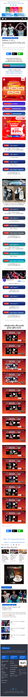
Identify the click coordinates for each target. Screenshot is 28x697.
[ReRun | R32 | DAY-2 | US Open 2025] (14, 550)
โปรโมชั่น (12, 663)
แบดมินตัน (21, 49)
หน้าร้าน (12, 661)
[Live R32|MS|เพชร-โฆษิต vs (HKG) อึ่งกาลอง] (5, 550)
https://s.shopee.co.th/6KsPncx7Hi (14, 71)
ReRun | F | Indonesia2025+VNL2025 (15, 542)
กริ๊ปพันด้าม (12, 673)
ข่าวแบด (7, 691)
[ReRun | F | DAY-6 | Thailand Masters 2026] (22, 550)
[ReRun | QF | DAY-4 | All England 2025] (5, 627)
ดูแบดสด (17, 49)
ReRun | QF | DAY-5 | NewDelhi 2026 (15, 3)
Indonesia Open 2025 (7, 38)
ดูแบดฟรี (14, 49)
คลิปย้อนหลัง (12, 691)
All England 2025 (6, 604)
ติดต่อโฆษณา (17, 691)
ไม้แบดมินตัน (12, 671)
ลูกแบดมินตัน (12, 669)
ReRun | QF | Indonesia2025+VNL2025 (13, 539)
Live (13, 38)
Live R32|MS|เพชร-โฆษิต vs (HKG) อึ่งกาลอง (5, 557)
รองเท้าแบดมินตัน (13, 665)
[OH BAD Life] (2, 18)
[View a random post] (25, 18)
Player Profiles (4, 680)
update (21, 691)
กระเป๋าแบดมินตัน (13, 667)
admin (10, 47)
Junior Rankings (4, 674)
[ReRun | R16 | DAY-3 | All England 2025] (5, 634)
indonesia (4, 49)
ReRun (16, 38)
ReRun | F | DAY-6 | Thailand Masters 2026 (22, 557)
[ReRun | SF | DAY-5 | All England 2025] (5, 620)
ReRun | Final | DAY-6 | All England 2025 (11, 608)
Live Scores (3, 682)
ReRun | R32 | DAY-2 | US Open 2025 (13, 557)
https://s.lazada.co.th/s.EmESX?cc (14, 73)
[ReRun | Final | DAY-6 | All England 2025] (14, 590)
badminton (23, 47)
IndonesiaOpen (9, 49)
